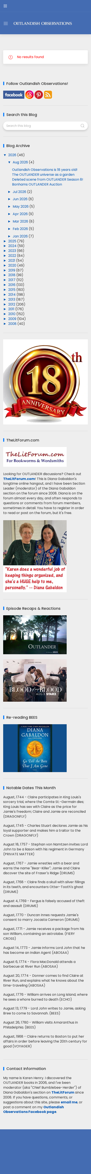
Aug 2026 (21, 162)
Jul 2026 (20, 191)
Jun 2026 (20, 199)
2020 (12, 265)
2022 (12, 255)
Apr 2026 (21, 213)
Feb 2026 (21, 228)
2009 (12, 318)
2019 (12, 270)
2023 (12, 250)
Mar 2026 (21, 221)
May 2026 (21, 206)
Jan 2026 (21, 236)
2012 (12, 304)
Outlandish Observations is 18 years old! (44, 169)
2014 (12, 294)
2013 (12, 299)
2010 (12, 313)
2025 (12, 241)
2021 (12, 260)
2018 (12, 275)
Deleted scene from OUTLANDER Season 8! (47, 179)
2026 (12, 155)
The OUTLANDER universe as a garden (43, 174)
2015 (12, 289)
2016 (12, 284)
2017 (12, 279)
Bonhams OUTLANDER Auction (37, 184)
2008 (12, 323)
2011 (11, 309)
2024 (12, 245)
